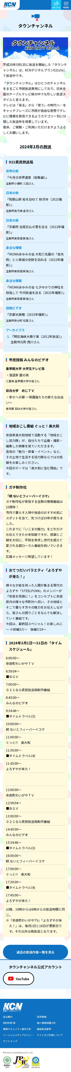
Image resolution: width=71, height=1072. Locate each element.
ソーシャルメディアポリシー (18, 1035)
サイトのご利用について (50, 1035)
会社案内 (7, 1016)
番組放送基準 (44, 1029)
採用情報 (41, 1016)
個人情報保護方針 (46, 1022)
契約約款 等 (9, 1022)
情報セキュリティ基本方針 (17, 1029)
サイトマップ (10, 1041)
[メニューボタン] (66, 5)
